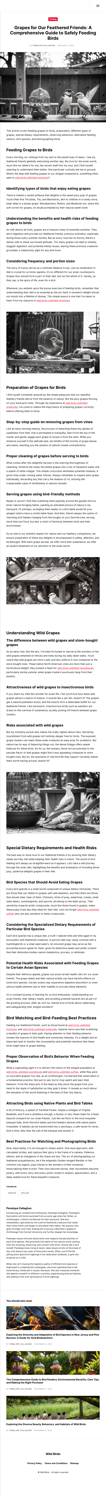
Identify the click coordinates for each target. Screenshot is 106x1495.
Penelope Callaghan (44, 45)
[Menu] (95, 6)
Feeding (53, 19)
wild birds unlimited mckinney (32, 177)
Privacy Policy (34, 1463)
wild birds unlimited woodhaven (75, 668)
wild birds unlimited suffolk (63, 1071)
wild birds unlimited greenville (40, 1029)
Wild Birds (14, 6)
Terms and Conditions (55, 1463)
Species (25, 1193)
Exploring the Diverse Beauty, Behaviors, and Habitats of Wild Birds (46, 1424)
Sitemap (74, 1463)
